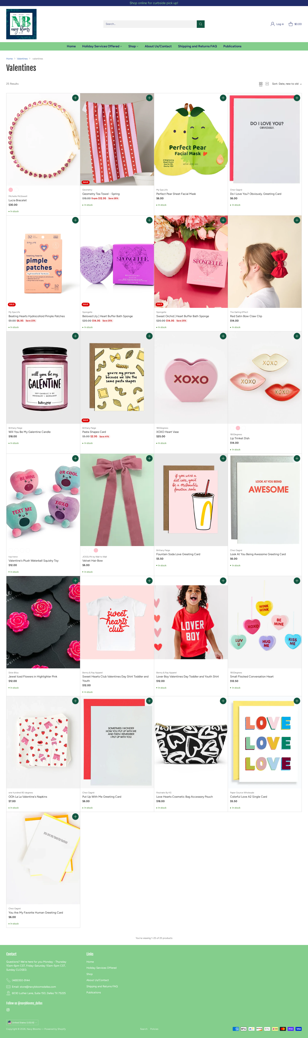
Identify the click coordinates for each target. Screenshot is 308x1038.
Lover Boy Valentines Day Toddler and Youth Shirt (187, 676)
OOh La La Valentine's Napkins (28, 796)
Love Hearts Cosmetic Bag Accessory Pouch (184, 796)
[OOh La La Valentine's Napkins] (43, 742)
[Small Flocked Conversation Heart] (265, 622)
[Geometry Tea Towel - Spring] (117, 139)
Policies (154, 1028)
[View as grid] (261, 84)
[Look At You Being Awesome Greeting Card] (265, 500)
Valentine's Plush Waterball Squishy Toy (33, 560)
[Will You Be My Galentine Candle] (43, 377)
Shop (89, 974)
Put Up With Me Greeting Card (101, 796)
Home (9, 58)
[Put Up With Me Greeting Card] (117, 742)
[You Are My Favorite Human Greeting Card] (43, 858)
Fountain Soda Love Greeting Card (178, 554)
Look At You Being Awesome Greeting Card (258, 554)
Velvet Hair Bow (92, 560)
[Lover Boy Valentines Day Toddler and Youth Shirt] (191, 622)
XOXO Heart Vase (167, 432)
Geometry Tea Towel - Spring (101, 194)
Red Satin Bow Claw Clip (246, 316)
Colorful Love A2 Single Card (248, 796)
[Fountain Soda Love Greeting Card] (191, 500)
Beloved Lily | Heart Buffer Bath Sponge (107, 316)
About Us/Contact (97, 980)
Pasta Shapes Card (94, 432)
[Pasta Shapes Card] (117, 377)
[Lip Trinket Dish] (265, 377)
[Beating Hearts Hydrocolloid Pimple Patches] (43, 262)
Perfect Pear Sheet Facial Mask (176, 194)
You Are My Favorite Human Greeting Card (36, 912)
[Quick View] (75, 105)
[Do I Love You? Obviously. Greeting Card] (265, 139)
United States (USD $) (23, 1022)
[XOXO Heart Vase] (191, 377)
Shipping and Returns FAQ (102, 986)
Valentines (22, 58)
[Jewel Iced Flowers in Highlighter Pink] (43, 622)
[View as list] (267, 84)
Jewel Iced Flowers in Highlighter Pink (33, 676)
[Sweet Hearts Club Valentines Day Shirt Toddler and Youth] (117, 622)
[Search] (201, 24)
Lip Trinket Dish (240, 438)
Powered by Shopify (55, 1028)
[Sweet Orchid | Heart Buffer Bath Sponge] (191, 262)
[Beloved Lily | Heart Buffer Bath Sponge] (117, 262)
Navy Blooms (34, 1028)
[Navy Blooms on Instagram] (8, 1010)
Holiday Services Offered (101, 967)
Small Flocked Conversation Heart (252, 676)
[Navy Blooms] (21, 24)
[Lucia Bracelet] (43, 139)
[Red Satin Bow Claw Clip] (265, 262)
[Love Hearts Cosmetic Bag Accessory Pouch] (191, 742)
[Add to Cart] (75, 98)
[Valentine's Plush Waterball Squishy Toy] (43, 500)
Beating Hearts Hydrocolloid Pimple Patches (37, 316)
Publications (93, 992)
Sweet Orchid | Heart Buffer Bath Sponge (182, 316)
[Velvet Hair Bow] (117, 500)
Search (143, 1028)
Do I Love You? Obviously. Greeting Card (255, 194)
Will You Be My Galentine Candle (30, 432)
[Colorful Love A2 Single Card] (265, 742)
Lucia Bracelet (18, 200)
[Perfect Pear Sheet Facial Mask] (191, 139)
